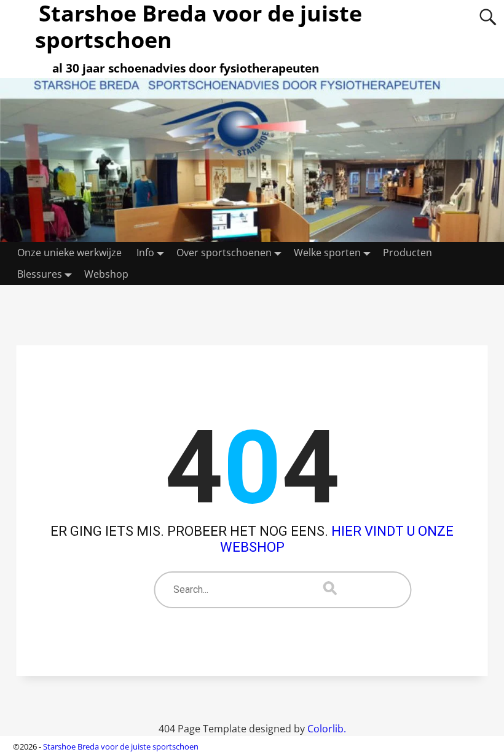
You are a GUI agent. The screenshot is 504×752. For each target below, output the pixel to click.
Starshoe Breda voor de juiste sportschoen (121, 746)
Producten (407, 252)
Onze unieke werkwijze (69, 252)
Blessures (39, 274)
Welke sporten (327, 252)
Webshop (106, 274)
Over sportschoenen (224, 252)
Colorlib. (326, 728)
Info (145, 252)
